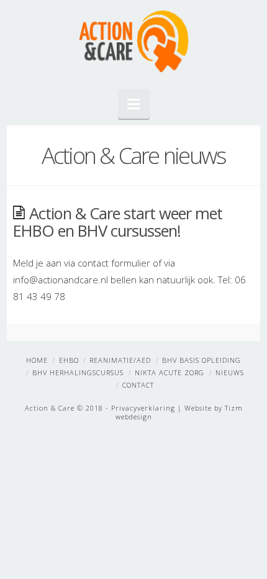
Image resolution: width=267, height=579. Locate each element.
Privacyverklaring (143, 408)
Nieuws (229, 372)
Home (37, 360)
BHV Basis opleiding (201, 360)
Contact (138, 385)
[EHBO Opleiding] (133, 41)
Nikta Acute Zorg (169, 372)
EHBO (69, 360)
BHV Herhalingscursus (78, 372)
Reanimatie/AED (120, 360)
